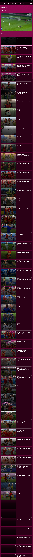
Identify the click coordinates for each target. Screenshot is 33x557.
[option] (16, 41)
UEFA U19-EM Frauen (3, 3)
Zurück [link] (3, 12)
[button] (24, 3)
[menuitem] (8, 3)
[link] (8, 3)
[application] (16, 22)
